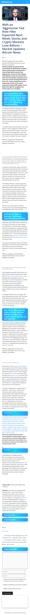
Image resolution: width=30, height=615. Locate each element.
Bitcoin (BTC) (14, 373)
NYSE (17, 431)
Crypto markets (6, 421)
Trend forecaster (10, 432)
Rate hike (21, 431)
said (26, 338)
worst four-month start (19, 235)
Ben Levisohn (19, 418)
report (23, 172)
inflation (4, 427)
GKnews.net (6, 2)
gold (12, 425)
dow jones (14, 421)
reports (12, 233)
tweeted (4, 305)
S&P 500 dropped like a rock (18, 237)
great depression (19, 425)
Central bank (15, 420)
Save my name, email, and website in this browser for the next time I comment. (15, 580)
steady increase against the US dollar (16, 276)
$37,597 (6, 345)
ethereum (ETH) (14, 375)
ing (8, 427)
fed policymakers (16, 423)
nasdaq (13, 431)
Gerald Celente (6, 425)
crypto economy (18, 366)
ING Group (13, 427)
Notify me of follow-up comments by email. (15, 585)
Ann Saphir (5, 418)
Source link (5, 531)
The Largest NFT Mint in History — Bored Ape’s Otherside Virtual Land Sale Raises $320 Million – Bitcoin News (14, 542)
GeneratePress (22, 612)
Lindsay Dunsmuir (17, 429)
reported (8, 117)
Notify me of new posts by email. (12, 588)
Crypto (22, 420)
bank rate (12, 418)
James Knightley (6, 429)
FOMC (23, 423)
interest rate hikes (22, 427)
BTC (8, 343)
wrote (3, 250)
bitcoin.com (24, 498)
